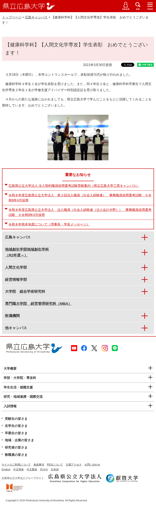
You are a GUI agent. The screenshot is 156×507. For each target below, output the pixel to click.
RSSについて (55, 464)
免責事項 (39, 464)
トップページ (12, 17)
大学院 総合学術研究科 (25, 291)
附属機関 (12, 316)
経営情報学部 (16, 279)
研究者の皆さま (16, 447)
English (6, 469)
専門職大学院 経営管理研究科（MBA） (38, 304)
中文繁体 (32, 469)
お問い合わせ (92, 464)
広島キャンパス (36, 17)
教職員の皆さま (16, 454)
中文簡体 (18, 469)
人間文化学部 (16, 267)
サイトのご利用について (16, 464)
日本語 (55, 469)
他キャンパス (16, 328)
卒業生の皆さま (16, 433)
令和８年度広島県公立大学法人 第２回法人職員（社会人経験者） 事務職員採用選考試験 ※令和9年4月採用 (80, 197)
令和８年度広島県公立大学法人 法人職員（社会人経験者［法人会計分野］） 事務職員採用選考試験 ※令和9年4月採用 (80, 212)
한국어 (44, 469)
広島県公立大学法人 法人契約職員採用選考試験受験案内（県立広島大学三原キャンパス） (74, 185)
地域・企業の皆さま (19, 440)
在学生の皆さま (16, 425)
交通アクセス (74, 464)
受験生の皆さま (16, 418)
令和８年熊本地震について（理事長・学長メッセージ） (49, 224)
